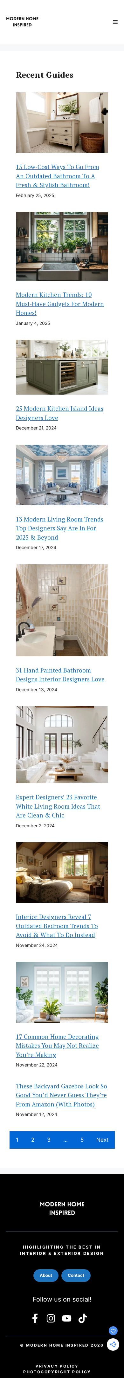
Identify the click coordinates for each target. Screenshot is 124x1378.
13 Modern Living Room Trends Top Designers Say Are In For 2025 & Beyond (59, 528)
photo (57, 1371)
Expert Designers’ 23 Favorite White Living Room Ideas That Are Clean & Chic (58, 806)
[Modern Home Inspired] (22, 22)
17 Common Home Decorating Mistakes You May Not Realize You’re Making (57, 1046)
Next (102, 1140)
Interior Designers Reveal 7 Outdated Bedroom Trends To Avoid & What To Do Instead (57, 926)
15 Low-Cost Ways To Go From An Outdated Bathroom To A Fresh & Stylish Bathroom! (57, 176)
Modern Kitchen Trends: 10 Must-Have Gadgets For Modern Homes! (60, 304)
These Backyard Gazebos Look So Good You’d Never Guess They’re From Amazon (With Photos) (61, 1095)
